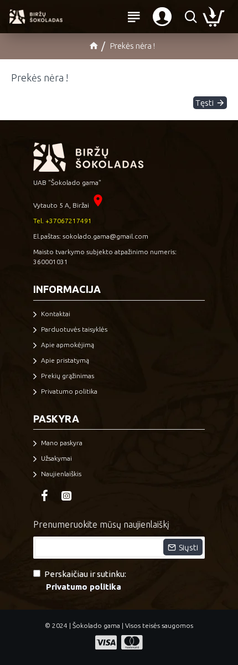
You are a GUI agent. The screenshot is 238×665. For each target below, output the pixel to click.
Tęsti (204, 102)
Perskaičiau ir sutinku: (85, 580)
